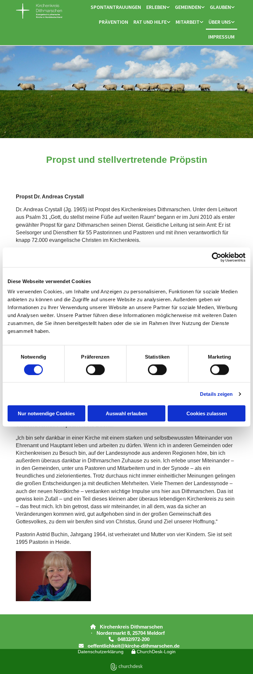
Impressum (221, 36)
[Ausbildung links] (201, 22)
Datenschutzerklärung (101, 651)
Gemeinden (188, 7)
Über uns (220, 21)
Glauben (220, 7)
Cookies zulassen (206, 413)
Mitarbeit (188, 21)
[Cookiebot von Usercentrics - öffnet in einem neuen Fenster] (216, 257)
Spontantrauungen (116, 7)
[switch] (95, 369)
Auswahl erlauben (126, 413)
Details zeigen (216, 393)
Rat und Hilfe (150, 21)
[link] (158, 7)
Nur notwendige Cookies (46, 413)
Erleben (156, 7)
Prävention (113, 21)
